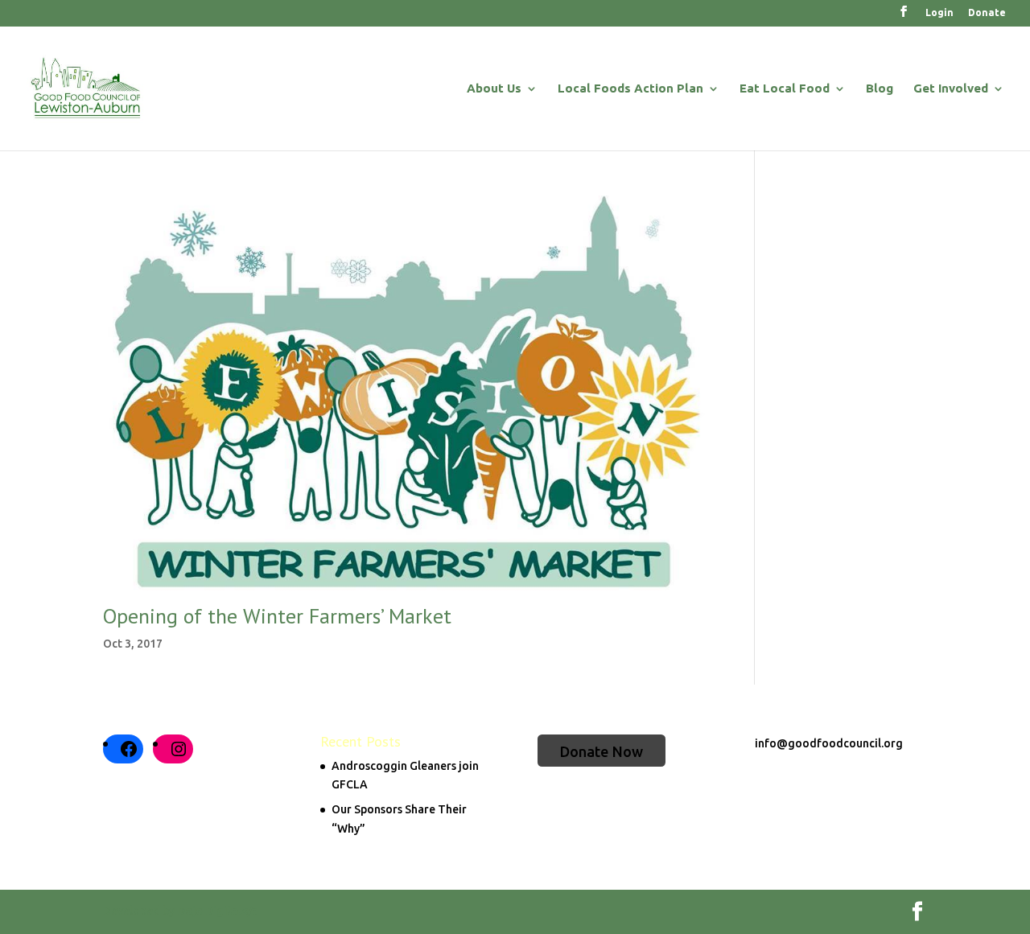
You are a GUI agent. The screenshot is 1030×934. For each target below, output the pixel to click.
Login (939, 13)
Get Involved (950, 89)
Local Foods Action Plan (630, 89)
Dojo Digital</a (217, 910)
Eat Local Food (785, 89)
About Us (494, 89)
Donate (987, 13)
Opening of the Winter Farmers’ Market (277, 616)
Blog (879, 89)
